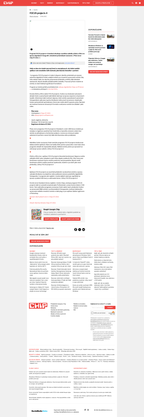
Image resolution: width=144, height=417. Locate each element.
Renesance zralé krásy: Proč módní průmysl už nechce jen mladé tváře (92, 392)
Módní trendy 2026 (55, 351)
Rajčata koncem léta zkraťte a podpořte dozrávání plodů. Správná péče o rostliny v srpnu (93, 382)
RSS (75, 310)
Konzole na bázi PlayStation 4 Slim (71, 361)
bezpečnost (77, 251)
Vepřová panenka (45, 354)
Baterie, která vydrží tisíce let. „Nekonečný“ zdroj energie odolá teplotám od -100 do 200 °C (40, 264)
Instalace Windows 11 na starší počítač (77, 359)
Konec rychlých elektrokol (58, 359)
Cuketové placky (34, 356)
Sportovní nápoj (101, 354)
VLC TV (100, 361)
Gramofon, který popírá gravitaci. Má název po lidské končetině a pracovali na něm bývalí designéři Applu (49, 388)
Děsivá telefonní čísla (45, 349)
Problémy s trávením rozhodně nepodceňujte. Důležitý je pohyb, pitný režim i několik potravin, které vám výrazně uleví (94, 377)
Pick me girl (79, 349)
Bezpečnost (60, 3)
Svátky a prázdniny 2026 (41, 351)
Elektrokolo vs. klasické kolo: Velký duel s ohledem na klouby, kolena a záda (103, 262)
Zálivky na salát (110, 354)
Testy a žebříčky (56, 251)
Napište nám (50, 228)
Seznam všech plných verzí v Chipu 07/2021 (44, 197)
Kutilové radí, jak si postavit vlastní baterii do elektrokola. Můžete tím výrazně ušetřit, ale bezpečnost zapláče (49, 372)
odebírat (110, 307)
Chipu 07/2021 (45, 113)
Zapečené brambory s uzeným (100, 356)
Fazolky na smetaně (57, 354)
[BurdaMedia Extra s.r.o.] (38, 306)
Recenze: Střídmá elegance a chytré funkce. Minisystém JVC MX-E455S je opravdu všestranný (61, 287)
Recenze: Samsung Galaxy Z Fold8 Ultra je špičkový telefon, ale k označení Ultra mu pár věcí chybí (61, 264)
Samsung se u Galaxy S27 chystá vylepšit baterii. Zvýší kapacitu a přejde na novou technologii (39, 289)
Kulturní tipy (111, 349)
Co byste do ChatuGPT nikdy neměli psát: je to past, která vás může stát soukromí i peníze (82, 264)
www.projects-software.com (44, 115)
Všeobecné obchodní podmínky (60, 310)
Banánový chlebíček (81, 354)
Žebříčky (50, 3)
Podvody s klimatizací (109, 361)
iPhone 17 (93, 361)
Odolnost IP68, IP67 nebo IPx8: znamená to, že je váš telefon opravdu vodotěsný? (103, 269)
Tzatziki (51, 356)
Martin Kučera (34, 16)
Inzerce (76, 308)
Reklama (53, 308)
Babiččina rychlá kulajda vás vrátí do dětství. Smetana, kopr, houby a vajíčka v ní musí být (94, 388)
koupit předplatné (51, 219)
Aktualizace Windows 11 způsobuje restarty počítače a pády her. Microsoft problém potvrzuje (96, 48)
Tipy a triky (86, 3)
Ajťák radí (31, 351)
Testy (42, 3)
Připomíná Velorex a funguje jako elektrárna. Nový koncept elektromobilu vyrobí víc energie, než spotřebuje (50, 382)
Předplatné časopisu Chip (58, 304)
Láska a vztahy (102, 349)
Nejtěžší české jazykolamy (90, 349)
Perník (64, 356)
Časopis (36, 9)
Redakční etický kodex (80, 306)
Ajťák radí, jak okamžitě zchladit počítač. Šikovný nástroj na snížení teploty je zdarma (104, 255)
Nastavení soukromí (57, 312)
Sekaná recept (58, 356)
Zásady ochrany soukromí (58, 314)
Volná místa (54, 306)
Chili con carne (91, 354)
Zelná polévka (43, 356)
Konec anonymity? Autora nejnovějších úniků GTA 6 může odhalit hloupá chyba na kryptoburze (50, 393)
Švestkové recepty (76, 356)
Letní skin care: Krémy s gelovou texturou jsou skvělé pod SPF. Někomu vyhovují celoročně (93, 396)
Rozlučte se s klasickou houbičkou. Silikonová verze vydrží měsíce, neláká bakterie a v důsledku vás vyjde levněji (93, 372)
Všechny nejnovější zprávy (40, 241)
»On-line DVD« (53, 89)
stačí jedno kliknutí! (69, 63)
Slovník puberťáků (57, 349)
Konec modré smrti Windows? (107, 359)
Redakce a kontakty (79, 304)
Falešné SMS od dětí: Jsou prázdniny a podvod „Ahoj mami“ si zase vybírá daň (82, 280)
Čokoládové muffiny (69, 354)
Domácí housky (87, 356)
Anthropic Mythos (46, 361)
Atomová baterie (56, 361)
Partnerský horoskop (69, 349)
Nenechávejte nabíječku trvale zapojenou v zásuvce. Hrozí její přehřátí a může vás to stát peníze (49, 398)
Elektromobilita (73, 3)
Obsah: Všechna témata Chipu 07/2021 (43, 203)
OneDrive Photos (93, 359)
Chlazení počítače (46, 359)
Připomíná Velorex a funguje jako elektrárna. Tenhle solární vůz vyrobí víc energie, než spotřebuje (96, 61)
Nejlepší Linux (33, 363)
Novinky (34, 3)
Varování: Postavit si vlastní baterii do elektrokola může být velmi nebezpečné (96, 37)
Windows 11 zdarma (35, 361)
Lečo (69, 356)
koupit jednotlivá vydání (70, 219)
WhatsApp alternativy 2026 (68, 351)
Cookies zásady (55, 316)
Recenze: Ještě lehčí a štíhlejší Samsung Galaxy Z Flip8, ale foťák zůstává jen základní (61, 280)
